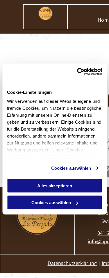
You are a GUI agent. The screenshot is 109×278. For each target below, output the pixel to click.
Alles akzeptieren (54, 185)
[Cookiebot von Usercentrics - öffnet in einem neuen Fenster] (77, 72)
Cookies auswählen (71, 168)
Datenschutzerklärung (72, 263)
